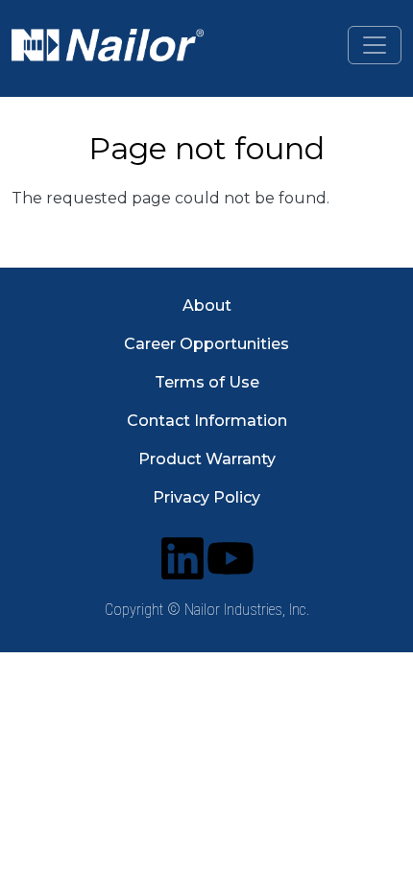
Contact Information (207, 421)
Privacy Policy (206, 497)
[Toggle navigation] (374, 45)
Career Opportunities (206, 344)
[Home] (108, 45)
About (206, 305)
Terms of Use (207, 382)
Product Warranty (207, 459)
